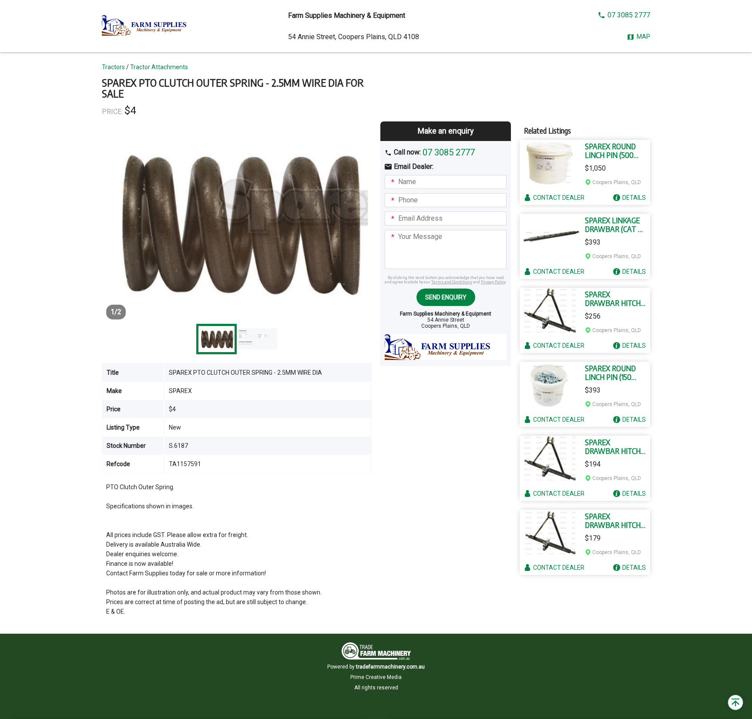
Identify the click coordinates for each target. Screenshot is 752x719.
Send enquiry (446, 297)
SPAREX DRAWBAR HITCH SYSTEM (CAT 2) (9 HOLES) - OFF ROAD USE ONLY (614, 298)
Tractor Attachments (159, 67)
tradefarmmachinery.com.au (390, 667)
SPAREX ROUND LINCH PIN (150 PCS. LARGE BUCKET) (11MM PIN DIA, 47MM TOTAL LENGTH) (611, 372)
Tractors (113, 67)
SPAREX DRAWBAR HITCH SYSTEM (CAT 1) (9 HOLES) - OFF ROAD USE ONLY (613, 446)
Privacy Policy (493, 282)
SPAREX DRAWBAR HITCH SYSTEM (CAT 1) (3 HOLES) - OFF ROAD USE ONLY (613, 520)
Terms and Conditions (451, 282)
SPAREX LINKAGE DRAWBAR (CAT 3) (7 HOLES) (614, 224)
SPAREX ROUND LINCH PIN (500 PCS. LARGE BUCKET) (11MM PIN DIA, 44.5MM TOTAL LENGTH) (612, 150)
